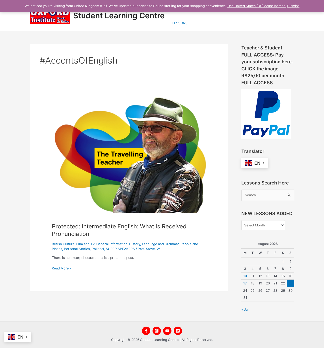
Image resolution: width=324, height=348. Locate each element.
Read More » (61, 268)
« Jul (245, 309)
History (134, 244)
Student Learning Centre (119, 15)
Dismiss (293, 6)
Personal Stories (77, 249)
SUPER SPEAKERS (120, 249)
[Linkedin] (178, 331)
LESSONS (180, 23)
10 (245, 276)
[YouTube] (167, 331)
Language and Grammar (160, 244)
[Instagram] (157, 331)
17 (245, 283)
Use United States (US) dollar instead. (256, 6)
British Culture (63, 244)
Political (98, 249)
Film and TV (85, 244)
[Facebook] (146, 331)
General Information (111, 244)
